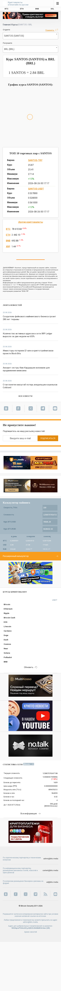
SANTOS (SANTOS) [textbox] (14, 35)
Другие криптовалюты (30, 222)
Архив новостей (30, 932)
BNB (8, 240)
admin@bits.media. (30, 922)
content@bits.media (50, 870)
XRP (8, 246)
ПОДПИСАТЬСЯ (47, 438)
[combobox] (30, 35)
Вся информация (29, 813)
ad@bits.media (52, 882)
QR (48, 928)
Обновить (28, 667)
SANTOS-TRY (35, 160)
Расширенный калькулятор (16, 556)
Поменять (49, 30)
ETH (8, 235)
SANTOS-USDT (36, 188)
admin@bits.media (50, 859)
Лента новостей (12, 305)
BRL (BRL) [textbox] (9, 49)
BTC (8, 229)
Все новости (25, 396)
